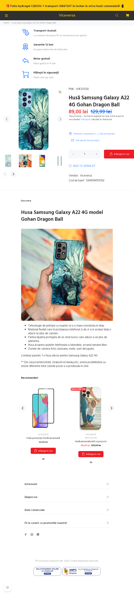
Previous (6, 119)
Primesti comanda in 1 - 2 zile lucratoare (94, 134)
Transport (85, 120)
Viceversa (86, 175)
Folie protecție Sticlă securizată (43, 438)
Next (60, 119)
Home (6, 23)
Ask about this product (88, 141)
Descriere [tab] (26, 201)
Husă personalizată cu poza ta (90, 442)
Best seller (91, 438)
